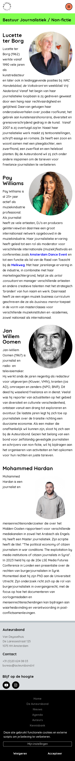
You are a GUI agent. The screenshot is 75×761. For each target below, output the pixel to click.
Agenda (37, 714)
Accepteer (55, 753)
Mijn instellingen (37, 744)
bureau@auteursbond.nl (18, 665)
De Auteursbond (37, 704)
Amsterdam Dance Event (48, 254)
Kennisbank (37, 725)
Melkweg (18, 265)
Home (37, 698)
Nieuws (37, 709)
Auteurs (37, 720)
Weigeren (20, 753)
